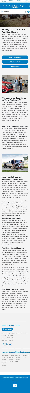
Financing (19, 352)
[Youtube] (10, 344)
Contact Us (8, 329)
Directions (25, 358)
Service (12, 352)
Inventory (5, 352)
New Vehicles (15, 67)
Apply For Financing (15, 57)
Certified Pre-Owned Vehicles (5, 363)
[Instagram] (6, 344)
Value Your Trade (15, 62)
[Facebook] (3, 344)
